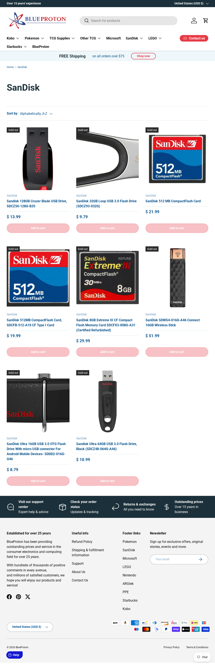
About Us (78, 572)
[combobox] (129, 20)
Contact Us (80, 580)
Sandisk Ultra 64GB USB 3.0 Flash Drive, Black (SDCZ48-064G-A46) (106, 446)
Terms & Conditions (197, 647)
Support (78, 563)
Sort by (12, 113)
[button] (205, 20)
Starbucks (130, 600)
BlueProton (40, 47)
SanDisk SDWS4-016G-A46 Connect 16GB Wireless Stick (173, 322)
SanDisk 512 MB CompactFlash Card (173, 201)
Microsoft (113, 38)
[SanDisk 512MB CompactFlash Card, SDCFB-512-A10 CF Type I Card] (38, 277)
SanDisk (22, 67)
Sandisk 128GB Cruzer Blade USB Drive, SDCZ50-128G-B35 (37, 203)
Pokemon (130, 542)
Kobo (126, 609)
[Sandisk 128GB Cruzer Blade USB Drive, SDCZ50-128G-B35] (38, 158)
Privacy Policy (172, 647)
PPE (126, 592)
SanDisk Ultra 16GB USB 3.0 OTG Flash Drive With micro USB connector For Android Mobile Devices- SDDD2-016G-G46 (36, 451)
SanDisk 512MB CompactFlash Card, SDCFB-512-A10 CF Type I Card (34, 322)
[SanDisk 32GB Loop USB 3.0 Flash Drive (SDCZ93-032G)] (107, 158)
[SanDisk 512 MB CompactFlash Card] (177, 158)
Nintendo (129, 575)
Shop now (143, 56)
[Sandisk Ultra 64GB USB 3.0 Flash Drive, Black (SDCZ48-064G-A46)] (107, 401)
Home (10, 67)
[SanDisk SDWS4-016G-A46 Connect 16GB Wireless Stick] (177, 277)
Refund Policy (82, 542)
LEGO (127, 567)
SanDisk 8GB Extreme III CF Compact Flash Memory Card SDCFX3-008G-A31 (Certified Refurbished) (105, 325)
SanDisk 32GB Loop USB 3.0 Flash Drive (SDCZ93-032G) (106, 203)
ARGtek (128, 584)
